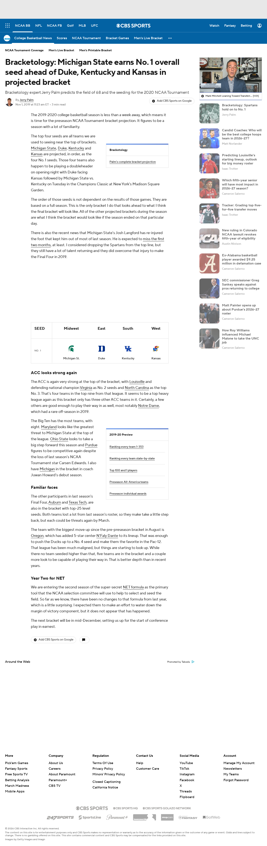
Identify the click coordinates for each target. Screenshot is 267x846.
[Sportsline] (90, 817)
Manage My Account (238, 763)
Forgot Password (236, 780)
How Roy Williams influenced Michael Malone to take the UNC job (240, 336)
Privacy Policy (102, 769)
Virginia (86, 387)
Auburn (54, 502)
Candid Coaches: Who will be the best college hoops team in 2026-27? (242, 134)
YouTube (186, 763)
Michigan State (43, 148)
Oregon (37, 535)
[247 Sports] (60, 817)
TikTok (184, 769)
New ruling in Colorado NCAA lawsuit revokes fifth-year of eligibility (239, 234)
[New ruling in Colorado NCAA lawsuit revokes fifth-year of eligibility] (209, 238)
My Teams (231, 774)
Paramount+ (58, 780)
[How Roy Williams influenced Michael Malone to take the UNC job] (209, 338)
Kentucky (76, 148)
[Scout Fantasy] (188, 817)
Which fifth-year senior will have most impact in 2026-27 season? (240, 184)
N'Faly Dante (107, 535)
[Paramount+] (117, 816)
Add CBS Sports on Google (174, 101)
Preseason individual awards (128, 494)
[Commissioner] (144, 816)
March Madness (17, 786)
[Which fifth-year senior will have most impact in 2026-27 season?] (209, 188)
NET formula (133, 587)
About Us (56, 763)
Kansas (37, 154)
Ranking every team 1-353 (127, 447)
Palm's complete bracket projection (133, 162)
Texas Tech (78, 502)
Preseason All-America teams (129, 482)
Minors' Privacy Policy (108, 774)
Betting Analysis (17, 780)
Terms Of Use (102, 763)
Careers (54, 769)
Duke (62, 148)
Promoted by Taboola (178, 662)
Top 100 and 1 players (123, 470)
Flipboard (187, 797)
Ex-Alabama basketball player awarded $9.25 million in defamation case (241, 259)
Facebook (187, 780)
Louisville (137, 381)
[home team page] (71, 348)
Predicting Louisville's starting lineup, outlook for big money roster (239, 159)
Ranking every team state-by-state (132, 458)
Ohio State (59, 439)
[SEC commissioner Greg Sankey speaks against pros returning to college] (209, 288)
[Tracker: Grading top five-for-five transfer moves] (209, 213)
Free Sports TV (16, 774)
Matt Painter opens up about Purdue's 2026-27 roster (240, 309)
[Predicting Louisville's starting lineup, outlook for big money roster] (209, 163)
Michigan (47, 469)
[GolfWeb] (211, 817)
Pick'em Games (16, 763)
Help (139, 763)
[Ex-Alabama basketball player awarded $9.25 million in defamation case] (209, 263)
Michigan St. (71, 358)
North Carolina (137, 387)
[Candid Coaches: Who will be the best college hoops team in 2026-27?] (209, 138)
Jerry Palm (27, 100)
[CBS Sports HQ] (125, 808)
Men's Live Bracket (61, 50)
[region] (231, 75)
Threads (186, 791)
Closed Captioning (106, 782)
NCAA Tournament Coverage (24, 50)
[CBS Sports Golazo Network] (167, 808)
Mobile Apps (14, 791)
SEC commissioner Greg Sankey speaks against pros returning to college (240, 284)
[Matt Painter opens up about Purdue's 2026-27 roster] (209, 313)
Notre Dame (148, 405)
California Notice (105, 787)
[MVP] (167, 816)
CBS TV (54, 786)
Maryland (49, 427)
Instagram (187, 774)
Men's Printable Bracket (95, 50)
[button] (170, 38)
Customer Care (147, 769)
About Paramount (62, 774)
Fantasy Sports (16, 769)
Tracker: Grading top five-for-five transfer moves (242, 207)
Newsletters (232, 769)
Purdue (91, 445)
